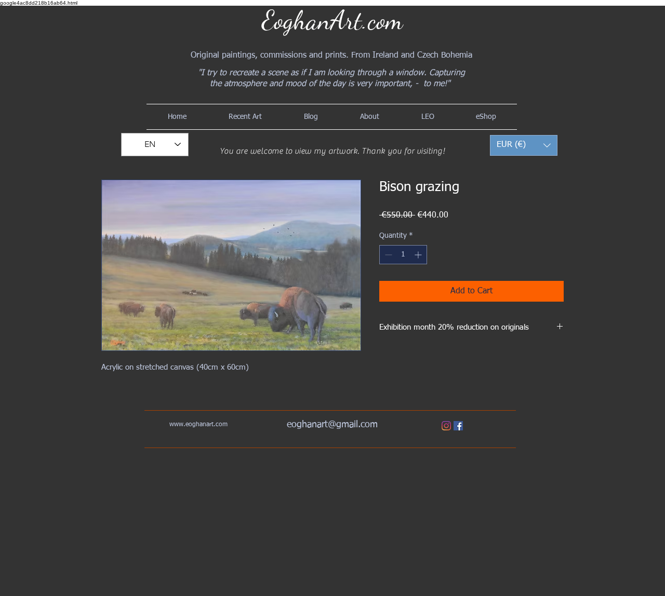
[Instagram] (446, 425)
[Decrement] (387, 255)
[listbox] (523, 145)
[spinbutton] (403, 255)
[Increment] (419, 255)
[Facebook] (458, 425)
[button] (523, 145)
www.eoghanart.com (198, 425)
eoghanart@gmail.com (332, 424)
